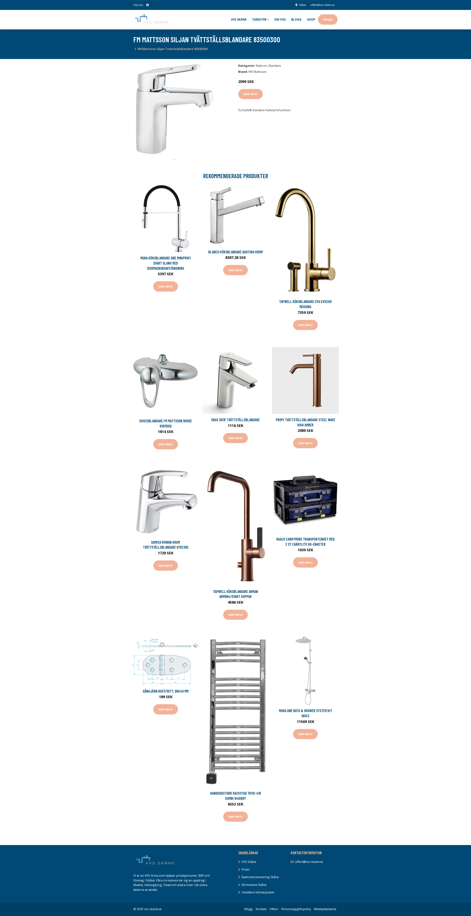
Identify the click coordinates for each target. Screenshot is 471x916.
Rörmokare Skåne (254, 885)
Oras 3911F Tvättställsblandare (235, 419)
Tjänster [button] (259, 19)
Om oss (280, 19)
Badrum (261, 66)
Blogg (296, 19)
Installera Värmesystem (258, 892)
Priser (327, 19)
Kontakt (261, 909)
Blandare (274, 66)
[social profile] (147, 4)
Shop (311, 19)
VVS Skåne (239, 19)
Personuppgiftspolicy (296, 909)
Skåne (302, 5)
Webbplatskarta (325, 909)
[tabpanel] (174, 109)
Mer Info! (251, 94)
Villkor (274, 909)
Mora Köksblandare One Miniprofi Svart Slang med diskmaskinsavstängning (165, 263)
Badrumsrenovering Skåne (260, 877)
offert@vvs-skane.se (323, 5)
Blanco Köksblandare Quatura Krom (235, 252)
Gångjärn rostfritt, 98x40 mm (166, 691)
